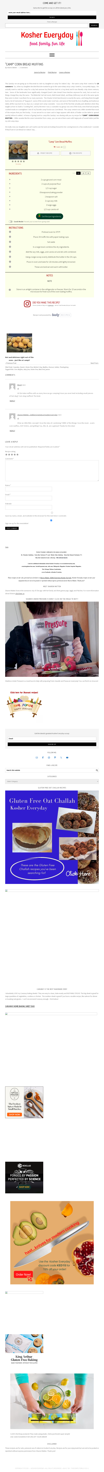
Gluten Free (29, 367)
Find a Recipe (52, 22)
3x (88, 173)
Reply (12, 401)
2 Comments (24, 67)
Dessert (22, 367)
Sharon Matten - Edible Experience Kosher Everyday (37, 415)
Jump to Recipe (39, 72)
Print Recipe (52, 72)
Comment (9, 459)
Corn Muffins (18, 369)
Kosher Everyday (52, 39)
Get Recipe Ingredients (51, 216)
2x (83, 173)
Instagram (51, 305)
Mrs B (19, 385)
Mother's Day (37, 367)
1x (78, 173)
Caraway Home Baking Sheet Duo (20, 1006)
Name (8, 485)
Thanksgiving (64, 367)
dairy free (27, 369)
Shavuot (51, 367)
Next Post (94, 363)
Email (8, 494)
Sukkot (57, 367)
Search (94, 25)
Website (8, 503)
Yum (6, 547)
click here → (19, 593)
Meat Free (42, 369)
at (18, 388)
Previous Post (11, 363)
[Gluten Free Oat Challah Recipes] (52, 837)
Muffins (45, 367)
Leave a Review (64, 72)
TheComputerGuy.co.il (80, 1468)
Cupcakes (16, 367)
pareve (48, 369)
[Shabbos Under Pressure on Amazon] (52, 639)
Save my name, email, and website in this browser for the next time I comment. (36, 516)
